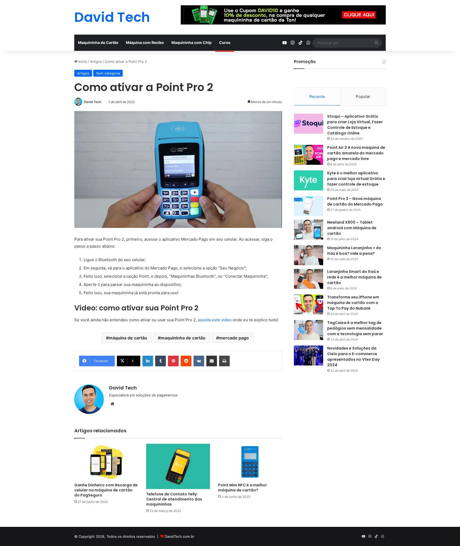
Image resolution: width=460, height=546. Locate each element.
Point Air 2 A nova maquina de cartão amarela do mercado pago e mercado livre (356, 153)
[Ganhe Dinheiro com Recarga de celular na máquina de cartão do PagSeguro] (106, 462)
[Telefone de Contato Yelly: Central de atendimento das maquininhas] (178, 466)
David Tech (92, 102)
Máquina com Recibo (145, 42)
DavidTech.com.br (179, 536)
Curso (225, 42)
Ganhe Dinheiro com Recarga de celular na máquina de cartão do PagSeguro (106, 490)
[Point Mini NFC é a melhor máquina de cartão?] (250, 462)
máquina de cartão (128, 337)
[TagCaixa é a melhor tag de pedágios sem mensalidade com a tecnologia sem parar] (308, 330)
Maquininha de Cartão (98, 42)
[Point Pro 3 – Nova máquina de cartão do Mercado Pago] (308, 206)
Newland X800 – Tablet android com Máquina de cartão (351, 228)
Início (82, 61)
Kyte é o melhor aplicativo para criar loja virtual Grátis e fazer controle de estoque (356, 178)
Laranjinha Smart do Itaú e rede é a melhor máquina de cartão (354, 277)
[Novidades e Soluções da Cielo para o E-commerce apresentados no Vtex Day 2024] (308, 356)
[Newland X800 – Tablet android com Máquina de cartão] (308, 230)
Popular (363, 96)
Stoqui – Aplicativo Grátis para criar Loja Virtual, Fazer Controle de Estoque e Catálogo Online (355, 125)
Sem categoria (108, 73)
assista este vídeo (215, 319)
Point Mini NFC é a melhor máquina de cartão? (242, 487)
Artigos (96, 61)
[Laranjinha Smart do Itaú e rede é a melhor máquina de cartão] (308, 279)
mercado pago (234, 337)
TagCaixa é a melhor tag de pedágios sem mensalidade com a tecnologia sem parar (355, 328)
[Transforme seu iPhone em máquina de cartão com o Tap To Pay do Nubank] (308, 304)
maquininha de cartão (183, 337)
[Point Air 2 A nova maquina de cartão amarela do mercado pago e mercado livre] (308, 155)
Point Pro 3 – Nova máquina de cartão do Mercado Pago (355, 201)
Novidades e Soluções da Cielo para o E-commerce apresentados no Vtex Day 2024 (353, 357)
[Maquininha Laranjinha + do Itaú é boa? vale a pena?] (308, 255)
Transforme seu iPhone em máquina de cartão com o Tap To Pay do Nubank (353, 302)
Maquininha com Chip (191, 42)
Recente (317, 96)
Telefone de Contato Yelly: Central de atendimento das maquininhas (174, 499)
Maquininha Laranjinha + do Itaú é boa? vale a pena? (354, 250)
